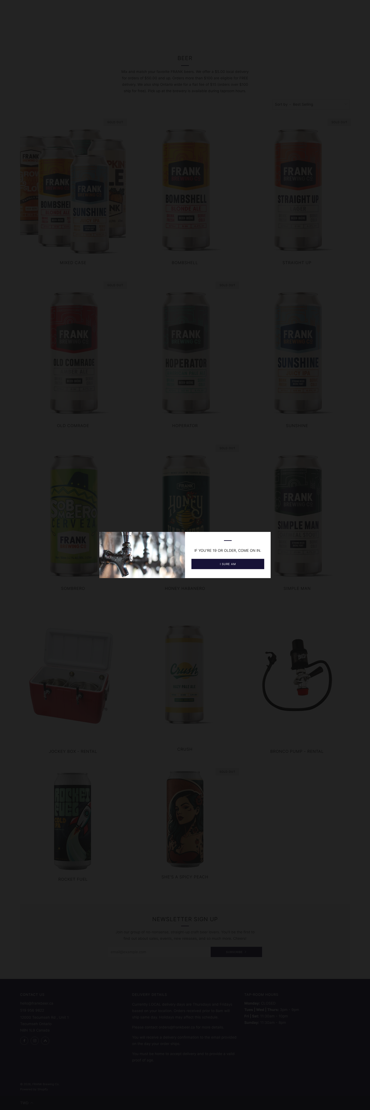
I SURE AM (228, 564)
